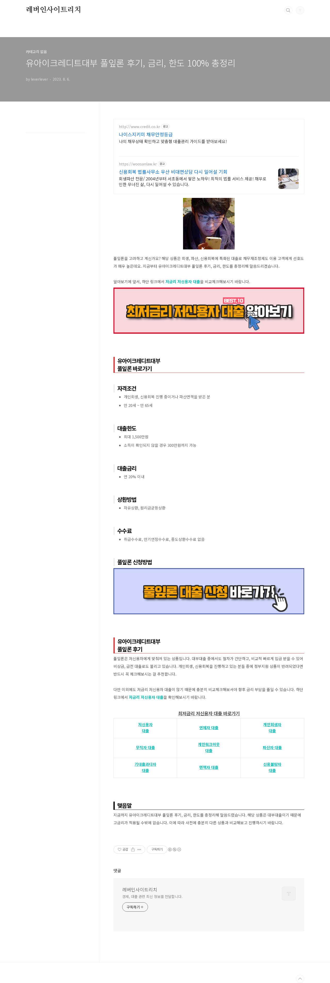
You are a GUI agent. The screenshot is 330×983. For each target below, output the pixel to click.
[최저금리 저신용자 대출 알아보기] (208, 290)
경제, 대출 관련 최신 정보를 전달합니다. (152, 896)
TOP (300, 979)
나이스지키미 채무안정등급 (146, 134)
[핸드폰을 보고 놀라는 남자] (209, 200)
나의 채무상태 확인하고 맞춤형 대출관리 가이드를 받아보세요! (173, 141)
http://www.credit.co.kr (139, 126)
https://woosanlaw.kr (138, 164)
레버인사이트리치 (53, 10)
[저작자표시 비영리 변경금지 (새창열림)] (174, 849)
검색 (288, 10)
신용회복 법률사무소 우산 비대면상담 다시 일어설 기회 (173, 172)
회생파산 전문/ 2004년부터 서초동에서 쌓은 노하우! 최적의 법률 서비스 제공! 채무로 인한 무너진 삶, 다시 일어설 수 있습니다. (192, 181)
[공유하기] (133, 849)
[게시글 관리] (139, 849)
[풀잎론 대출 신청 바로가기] (208, 571)
